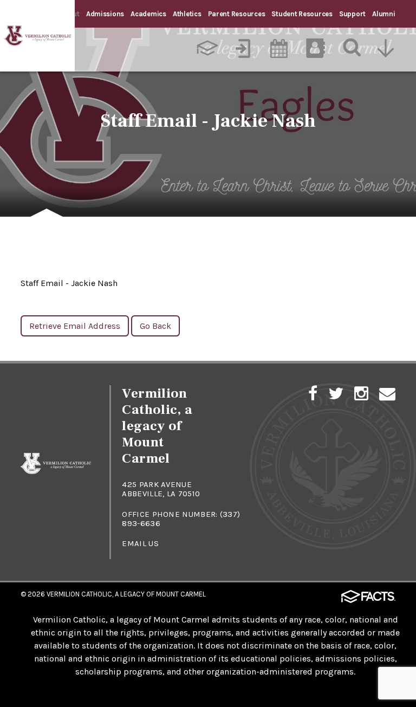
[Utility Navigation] (388, 48)
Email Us (140, 543)
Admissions (105, 14)
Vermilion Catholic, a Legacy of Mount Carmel (126, 594)
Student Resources (302, 14)
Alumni (383, 14)
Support (352, 14)
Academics (148, 14)
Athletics (187, 14)
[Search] (352, 48)
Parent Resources (236, 14)
